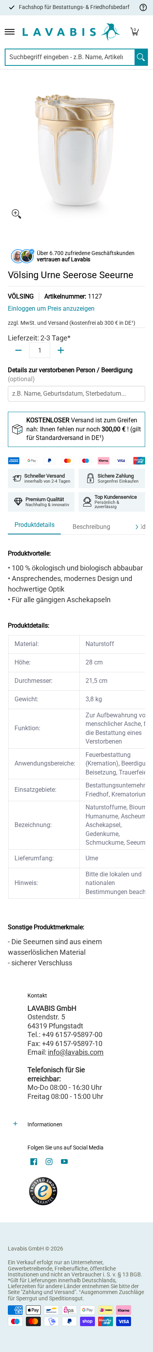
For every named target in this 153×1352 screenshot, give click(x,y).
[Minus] (18, 350)
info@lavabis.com (76, 1052)
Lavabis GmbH (26, 1248)
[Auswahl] (60, 350)
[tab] (34, 527)
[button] (134, 32)
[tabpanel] (76, 755)
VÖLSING (21, 296)
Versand (58, 323)
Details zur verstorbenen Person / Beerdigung (70, 374)
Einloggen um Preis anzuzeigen (51, 308)
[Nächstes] (136, 527)
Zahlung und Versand (48, 1292)
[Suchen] (141, 57)
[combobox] (70, 57)
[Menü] (9, 32)
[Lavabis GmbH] (71, 32)
